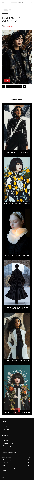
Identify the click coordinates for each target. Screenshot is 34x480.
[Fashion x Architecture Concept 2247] (17, 282)
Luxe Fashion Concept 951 (17, 152)
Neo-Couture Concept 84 (17, 255)
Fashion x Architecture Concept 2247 (17, 308)
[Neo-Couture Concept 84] (17, 231)
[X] (8, 86)
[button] (7, 26)
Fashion (7, 10)
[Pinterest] (12, 86)
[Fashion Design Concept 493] (17, 387)
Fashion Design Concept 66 (17, 204)
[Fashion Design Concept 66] (17, 179)
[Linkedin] (20, 86)
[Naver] (24, 86)
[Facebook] (3, 86)
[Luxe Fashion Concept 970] (17, 336)
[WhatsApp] (16, 86)
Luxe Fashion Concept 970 (17, 360)
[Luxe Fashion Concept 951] (17, 127)
